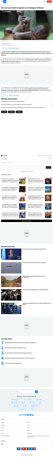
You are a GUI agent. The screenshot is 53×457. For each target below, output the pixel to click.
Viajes (2, 430)
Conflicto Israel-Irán (15, 399)
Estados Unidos (38, 399)
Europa (2, 422)
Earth (28, 425)
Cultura (28, 430)
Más (2, 444)
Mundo (28, 422)
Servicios (3, 440)
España (40, 402)
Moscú (4, 111)
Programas (29, 433)
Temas (2, 419)
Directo (49, 1)
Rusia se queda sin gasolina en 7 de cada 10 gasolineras (13, 101)
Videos (2, 433)
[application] (26, 25)
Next (2, 427)
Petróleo (33, 409)
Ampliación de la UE (35, 405)
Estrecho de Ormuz (22, 409)
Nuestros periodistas (5, 435)
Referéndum (16, 405)
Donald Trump (32, 402)
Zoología (19, 111)
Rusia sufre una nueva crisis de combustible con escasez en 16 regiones (16, 104)
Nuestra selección (8, 247)
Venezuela (25, 405)
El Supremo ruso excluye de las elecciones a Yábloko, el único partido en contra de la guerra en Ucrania (23, 107)
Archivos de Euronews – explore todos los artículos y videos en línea (38, 436)
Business (3, 425)
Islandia (23, 402)
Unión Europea (14, 402)
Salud (28, 427)
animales (11, 111)
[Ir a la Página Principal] (4, 1)
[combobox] (26, 391)
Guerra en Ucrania (28, 399)
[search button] (36, 391)
